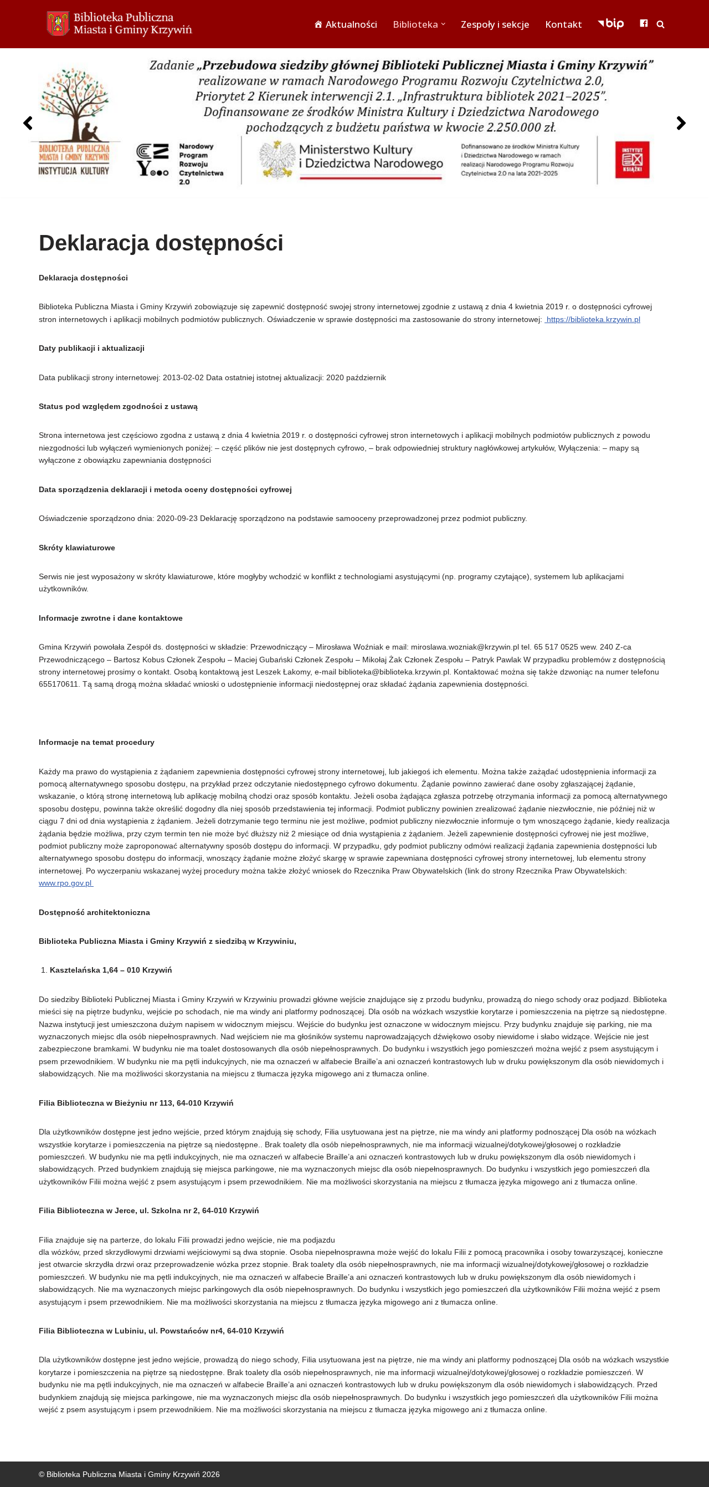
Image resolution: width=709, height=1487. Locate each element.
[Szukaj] (660, 24)
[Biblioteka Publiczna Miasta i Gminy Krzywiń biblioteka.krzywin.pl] (122, 24)
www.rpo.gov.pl (66, 882)
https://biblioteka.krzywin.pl (592, 319)
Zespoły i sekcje (495, 24)
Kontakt (563, 24)
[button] (443, 24)
